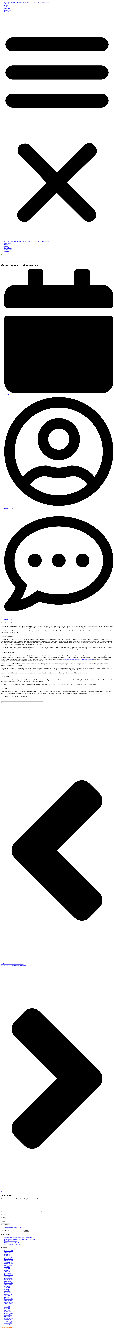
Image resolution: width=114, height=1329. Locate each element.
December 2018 (8, 1297)
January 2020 (8, 1276)
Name (3, 1215)
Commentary (8, 10)
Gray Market (7, 8)
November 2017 (8, 1318)
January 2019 (8, 1295)
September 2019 (8, 1283)
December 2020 (8, 1259)
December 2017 (8, 1316)
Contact (6, 12)
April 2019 (7, 1291)
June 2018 (7, 1307)
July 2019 (7, 1286)
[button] (57, 126)
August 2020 (8, 1265)
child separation (8, 1227)
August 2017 (8, 1323)
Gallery (6, 7)
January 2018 (8, 1315)
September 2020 (8, 1263)
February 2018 (8, 1313)
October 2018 (8, 1300)
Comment (4, 1212)
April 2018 (7, 1310)
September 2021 (8, 1251)
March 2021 (7, 1255)
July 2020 (7, 1267)
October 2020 (8, 1262)
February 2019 (8, 1294)
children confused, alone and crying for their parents (78, 659)
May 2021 (7, 1254)
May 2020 (7, 1270)
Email (3, 1218)
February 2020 (8, 1275)
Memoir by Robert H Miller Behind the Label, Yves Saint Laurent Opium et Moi (27, 2)
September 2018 (8, 1302)
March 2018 (7, 1311)
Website (3, 1221)
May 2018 (7, 1308)
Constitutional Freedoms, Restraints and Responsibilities (20, 1239)
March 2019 (7, 1292)
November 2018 (8, 1299)
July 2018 (7, 1305)
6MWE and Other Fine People (12, 1244)
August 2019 (8, 1284)
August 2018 (8, 1303)
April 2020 (7, 1271)
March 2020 (7, 1273)
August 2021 (8, 1252)
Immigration (17, 1227)
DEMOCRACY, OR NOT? (12, 1242)
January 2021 (8, 1257)
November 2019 (8, 1279)
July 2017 (7, 1324)
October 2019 (8, 1281)
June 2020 (7, 1268)
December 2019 (8, 1278)
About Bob (7, 4)
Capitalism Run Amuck (10, 1241)
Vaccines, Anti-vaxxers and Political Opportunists (18, 1237)
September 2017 (8, 1321)
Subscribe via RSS (7, 1327)
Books (6, 5)
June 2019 (7, 1287)
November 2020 (8, 1260)
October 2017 (8, 1319)
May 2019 (7, 1289)
